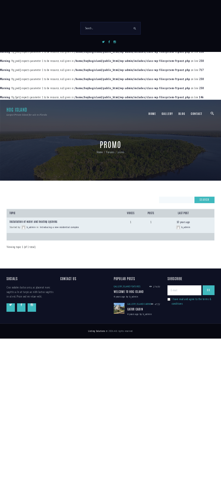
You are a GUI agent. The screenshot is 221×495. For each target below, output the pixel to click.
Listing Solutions (96, 331)
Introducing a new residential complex (59, 227)
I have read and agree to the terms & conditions (191, 301)
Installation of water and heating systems (33, 222)
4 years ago (119, 296)
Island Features (131, 286)
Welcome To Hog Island (129, 292)
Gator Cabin (135, 309)
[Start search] (135, 28)
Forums (110, 152)
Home (100, 152)
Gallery (118, 286)
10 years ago (183, 222)
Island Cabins (144, 303)
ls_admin (133, 296)
